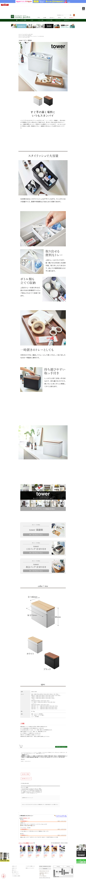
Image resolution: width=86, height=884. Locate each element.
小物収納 (32, 34)
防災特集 (28, 37)
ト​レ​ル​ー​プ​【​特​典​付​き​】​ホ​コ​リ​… (46, 853)
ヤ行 (26, 36)
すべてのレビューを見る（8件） (61, 815)
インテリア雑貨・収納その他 (41, 36)
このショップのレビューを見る (61, 816)
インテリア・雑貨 (24, 34)
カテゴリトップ (20, 34)
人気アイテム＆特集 (25, 35)
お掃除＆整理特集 (29, 35)
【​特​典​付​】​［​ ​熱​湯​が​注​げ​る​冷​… (54, 853)
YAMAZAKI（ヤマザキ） (30, 36)
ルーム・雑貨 (28, 34)
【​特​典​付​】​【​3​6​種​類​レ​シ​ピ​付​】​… (22, 853)
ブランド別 (24, 36)
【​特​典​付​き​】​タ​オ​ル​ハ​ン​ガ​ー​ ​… (38, 853)
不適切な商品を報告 (25, 783)
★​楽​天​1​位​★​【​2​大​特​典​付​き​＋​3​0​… (30, 853)
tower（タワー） (35, 36)
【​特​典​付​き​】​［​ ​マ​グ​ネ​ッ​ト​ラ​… (62, 853)
